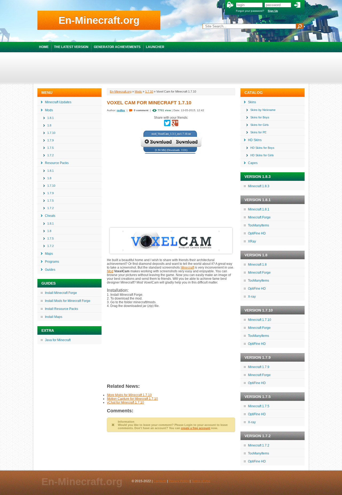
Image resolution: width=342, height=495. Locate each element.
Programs (52, 262)
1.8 (49, 125)
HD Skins (255, 140)
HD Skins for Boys (262, 147)
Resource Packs (57, 163)
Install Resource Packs (61, 309)
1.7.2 (50, 155)
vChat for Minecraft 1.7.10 (125, 402)
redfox (121, 110)
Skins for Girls (259, 124)
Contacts (159, 481)
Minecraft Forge (259, 217)
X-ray (252, 296)
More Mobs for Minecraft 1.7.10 (129, 395)
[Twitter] (167, 123)
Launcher (155, 47)
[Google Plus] (175, 123)
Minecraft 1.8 (257, 264)
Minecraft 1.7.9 (258, 367)
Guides (50, 270)
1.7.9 (50, 140)
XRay (252, 241)
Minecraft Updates (58, 102)
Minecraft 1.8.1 (258, 209)
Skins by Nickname (262, 109)
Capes (253, 163)
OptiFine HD (257, 233)
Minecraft (187, 267)
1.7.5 (50, 147)
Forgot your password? (250, 10)
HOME (44, 47)
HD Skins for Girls (262, 155)
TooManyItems (258, 225)
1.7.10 (51, 132)
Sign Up (273, 10)
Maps (49, 254)
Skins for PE (258, 132)
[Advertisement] (171, 67)
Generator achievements (117, 47)
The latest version (71, 47)
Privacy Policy (179, 481)
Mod (110, 271)
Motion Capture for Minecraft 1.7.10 (132, 399)
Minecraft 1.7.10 (259, 320)
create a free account (195, 428)
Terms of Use (200, 481)
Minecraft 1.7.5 (258, 406)
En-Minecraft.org (99, 20)
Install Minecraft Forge (61, 293)
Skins (252, 102)
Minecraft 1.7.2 (258, 445)
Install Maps (53, 317)
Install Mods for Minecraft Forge (67, 301)
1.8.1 (50, 117)
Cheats (50, 216)
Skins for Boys (259, 117)
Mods (49, 110)
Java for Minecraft (58, 340)
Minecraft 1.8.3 (258, 186)
